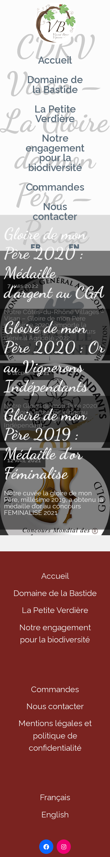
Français (55, 797)
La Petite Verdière (55, 114)
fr (35, 247)
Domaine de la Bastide (55, 84)
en (74, 247)
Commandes (55, 187)
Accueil (55, 60)
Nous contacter (55, 211)
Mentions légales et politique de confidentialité (55, 735)
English (55, 814)
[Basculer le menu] (55, 24)
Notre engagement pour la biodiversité (55, 152)
